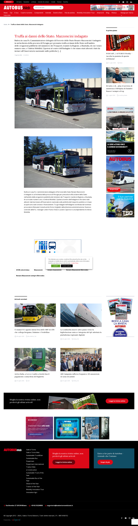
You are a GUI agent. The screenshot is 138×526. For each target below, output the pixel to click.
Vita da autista (70, 13)
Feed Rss (65, 2)
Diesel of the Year (32, 484)
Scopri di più (105, 462)
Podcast (59, 2)
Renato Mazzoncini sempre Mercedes (30, 276)
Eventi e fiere (57, 13)
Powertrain (30, 461)
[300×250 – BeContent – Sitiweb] (39, 428)
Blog (107, 13)
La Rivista (33, 2)
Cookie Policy (74, 263)
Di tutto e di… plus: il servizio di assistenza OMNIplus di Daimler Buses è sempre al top (119, 88)
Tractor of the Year (33, 487)
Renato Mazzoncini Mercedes (77, 270)
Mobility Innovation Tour (86, 13)
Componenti (38, 13)
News (6, 13)
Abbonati (8, 2)
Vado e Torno (31, 450)
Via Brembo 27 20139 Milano (16, 505)
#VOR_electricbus (22, 270)
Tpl (11, 13)
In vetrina (121, 95)
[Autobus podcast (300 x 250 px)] (95, 428)
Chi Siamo (19, 2)
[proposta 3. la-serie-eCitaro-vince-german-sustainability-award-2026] (120, 143)
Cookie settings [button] (66, 266)
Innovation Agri (31, 492)
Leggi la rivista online (117, 401)
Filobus (114, 13)
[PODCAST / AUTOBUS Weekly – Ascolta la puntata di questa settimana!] (120, 43)
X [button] (89, 259)
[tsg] (120, 205)
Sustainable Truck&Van (34, 455)
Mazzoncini (38, 270)
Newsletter (26, 2)
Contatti (53, 2)
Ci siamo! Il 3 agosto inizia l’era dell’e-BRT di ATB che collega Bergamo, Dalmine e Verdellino (34, 331)
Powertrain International (35, 464)
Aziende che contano (43, 2)
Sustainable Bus (32, 458)
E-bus (16, 13)
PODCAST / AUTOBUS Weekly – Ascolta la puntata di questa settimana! (119, 56)
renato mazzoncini (54, 270)
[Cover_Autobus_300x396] (120, 174)
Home (5, 24)
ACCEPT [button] (56, 266)
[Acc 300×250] (67, 428)
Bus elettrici (31, 336)
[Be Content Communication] (16, 519)
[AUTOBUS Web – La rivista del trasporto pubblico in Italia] (17, 8)
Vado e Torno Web (32, 452)
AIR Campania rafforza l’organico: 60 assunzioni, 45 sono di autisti (80, 375)
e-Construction (31, 470)
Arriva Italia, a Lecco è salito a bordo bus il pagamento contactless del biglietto (32, 375)
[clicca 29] (112, 7)
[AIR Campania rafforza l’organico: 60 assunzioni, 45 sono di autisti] (81, 359)
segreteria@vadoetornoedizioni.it (60, 505)
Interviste (7, 15)
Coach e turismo (26, 13)
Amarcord (100, 13)
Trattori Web (30, 467)
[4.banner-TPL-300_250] (120, 118)
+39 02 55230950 (37, 505)
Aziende (48, 13)
